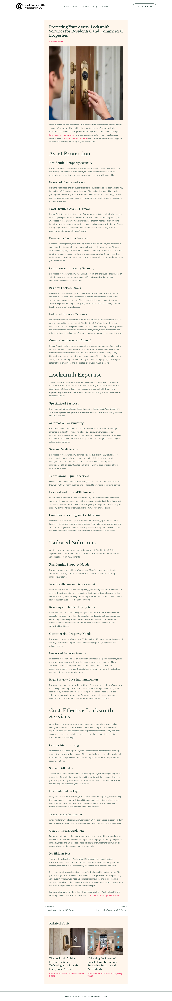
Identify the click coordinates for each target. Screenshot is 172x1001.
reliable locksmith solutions (76, 138)
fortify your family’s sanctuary (62, 135)
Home (67, 6)
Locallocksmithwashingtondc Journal (103, 895)
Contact (104, 6)
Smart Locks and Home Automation (63, 973)
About (76, 6)
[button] (144, 6)
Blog (95, 6)
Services (86, 6)
